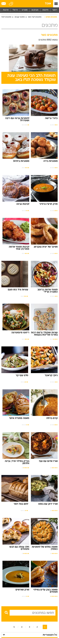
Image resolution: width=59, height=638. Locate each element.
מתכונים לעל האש (34, 17)
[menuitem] (45, 10)
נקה (5, 618)
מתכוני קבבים (20, 17)
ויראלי (15, 10)
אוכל (48, 3)
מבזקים (35, 10)
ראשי (54, 10)
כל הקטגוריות (50, 634)
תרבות (6, 10)
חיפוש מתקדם (17, 618)
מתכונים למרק (6, 17)
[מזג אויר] (11, 4)
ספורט (25, 10)
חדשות (45, 10)
